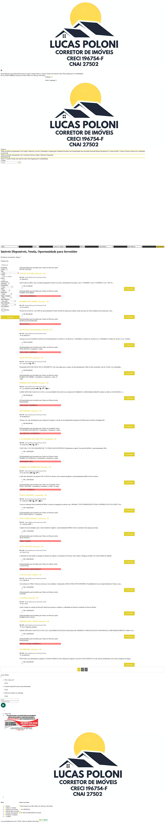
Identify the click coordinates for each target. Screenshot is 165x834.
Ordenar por (4, 281)
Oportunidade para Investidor (81, 151)
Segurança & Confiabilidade (74, 73)
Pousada (92, 151)
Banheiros (4, 292)
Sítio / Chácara (120, 151)
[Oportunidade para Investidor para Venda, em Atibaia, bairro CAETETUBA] (40, 571)
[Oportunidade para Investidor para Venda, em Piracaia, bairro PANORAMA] (40, 407)
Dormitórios (4, 285)
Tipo (2, 271)
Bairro (3, 278)
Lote (70, 151)
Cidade (3, 275)
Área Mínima (5, 306)
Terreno (127, 151)
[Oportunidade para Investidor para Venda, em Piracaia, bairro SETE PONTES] (40, 543)
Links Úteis (62, 73)
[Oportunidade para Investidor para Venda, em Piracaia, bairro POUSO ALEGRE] (40, 270)
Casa (21, 151)
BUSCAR (160, 246)
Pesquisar (10, 317)
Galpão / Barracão (28, 151)
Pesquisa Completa (11, 815)
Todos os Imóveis (6, 151)
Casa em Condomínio (41, 151)
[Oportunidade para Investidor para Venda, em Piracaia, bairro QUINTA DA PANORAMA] (40, 326)
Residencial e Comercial (108, 151)
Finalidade (4, 267)
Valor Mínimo (5, 299)
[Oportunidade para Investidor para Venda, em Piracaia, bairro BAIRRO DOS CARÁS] (40, 617)
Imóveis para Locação (23, 73)
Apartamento (15, 151)
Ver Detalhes (129, 289)
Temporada (50, 155)
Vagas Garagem (5, 296)
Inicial (2, 73)
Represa (98, 151)
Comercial (26, 155)
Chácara (32, 155)
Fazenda (66, 151)
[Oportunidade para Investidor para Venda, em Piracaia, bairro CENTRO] (40, 594)
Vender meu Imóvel (52, 73)
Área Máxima (5, 310)
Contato (33, 73)
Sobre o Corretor (41, 73)
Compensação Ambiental (55, 151)
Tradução (48, 77)
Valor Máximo (5, 303)
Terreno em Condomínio (137, 151)
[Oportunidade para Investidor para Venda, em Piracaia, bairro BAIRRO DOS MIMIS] (40, 298)
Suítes (2, 289)
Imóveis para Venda (11, 73)
